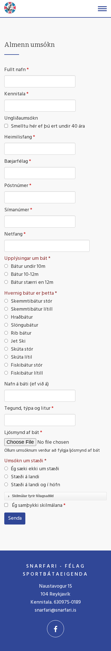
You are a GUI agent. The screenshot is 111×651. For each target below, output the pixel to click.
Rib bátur (21, 333)
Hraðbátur (22, 317)
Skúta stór (22, 349)
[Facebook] (55, 628)
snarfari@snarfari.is (55, 610)
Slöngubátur (24, 325)
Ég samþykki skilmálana (37, 505)
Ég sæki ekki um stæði (35, 469)
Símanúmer (16, 210)
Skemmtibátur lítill (32, 309)
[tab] (55, 496)
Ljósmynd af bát (21, 433)
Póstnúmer (16, 186)
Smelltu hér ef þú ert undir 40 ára (48, 126)
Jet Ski (18, 341)
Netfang (13, 234)
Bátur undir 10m (28, 266)
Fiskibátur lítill (27, 373)
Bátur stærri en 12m (32, 282)
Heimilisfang (18, 137)
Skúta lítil (21, 357)
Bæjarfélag (16, 162)
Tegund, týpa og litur (27, 409)
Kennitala (14, 94)
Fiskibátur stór (26, 365)
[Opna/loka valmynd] (102, 8)
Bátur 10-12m (24, 274)
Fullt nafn (15, 70)
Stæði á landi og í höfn (35, 485)
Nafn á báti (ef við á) (26, 384)
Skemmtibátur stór (31, 301)
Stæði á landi (25, 477)
